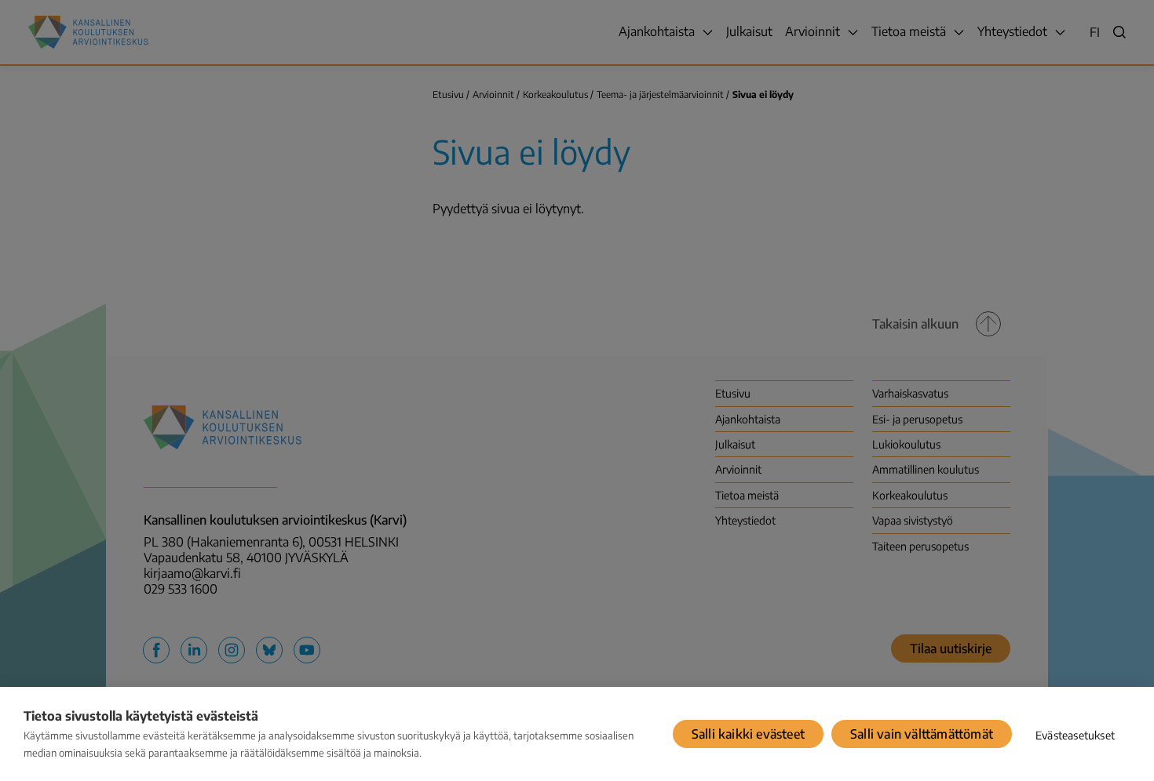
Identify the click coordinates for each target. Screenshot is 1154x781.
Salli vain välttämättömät (921, 734)
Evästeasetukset (1075, 735)
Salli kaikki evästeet (748, 734)
